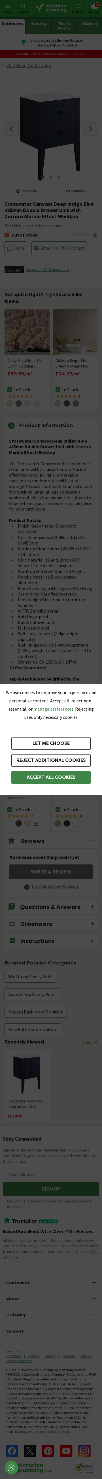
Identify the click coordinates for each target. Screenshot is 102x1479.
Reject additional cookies (51, 760)
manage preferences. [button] (53, 709)
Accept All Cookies (51, 777)
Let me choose (51, 743)
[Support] (11, 1467)
